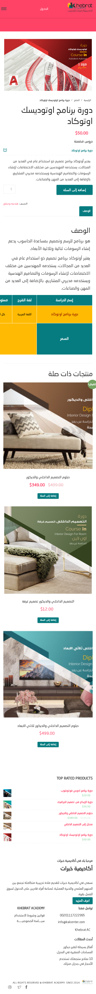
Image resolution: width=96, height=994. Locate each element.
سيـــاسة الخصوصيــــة (31, 921)
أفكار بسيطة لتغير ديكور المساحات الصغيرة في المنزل (75, 950)
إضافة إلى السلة (74, 190)
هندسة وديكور (10, 204)
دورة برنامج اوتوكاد (82, 150)
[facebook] (26, 987)
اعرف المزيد (83, 900)
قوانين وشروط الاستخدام (29, 915)
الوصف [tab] (86, 211)
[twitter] (19, 987)
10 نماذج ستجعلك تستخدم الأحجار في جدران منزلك (76, 961)
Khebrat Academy (53, 983)
